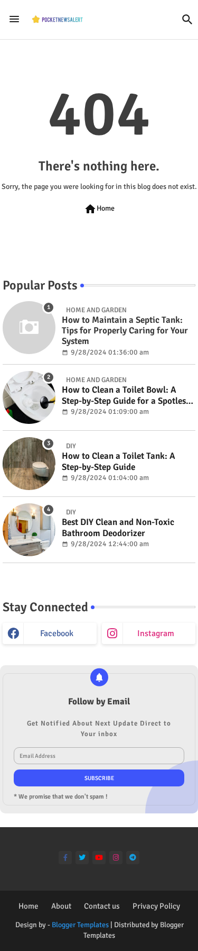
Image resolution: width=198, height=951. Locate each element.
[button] (187, 19)
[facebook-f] (65, 857)
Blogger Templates (80, 924)
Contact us (102, 906)
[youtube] (99, 857)
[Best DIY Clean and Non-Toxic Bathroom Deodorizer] (29, 529)
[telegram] (132, 857)
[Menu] (14, 19)
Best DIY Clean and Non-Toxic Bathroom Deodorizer (118, 527)
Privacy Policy (156, 906)
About (61, 906)
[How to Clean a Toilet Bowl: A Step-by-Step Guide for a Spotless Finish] (29, 397)
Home (99, 209)
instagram (155, 633)
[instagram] (115, 857)
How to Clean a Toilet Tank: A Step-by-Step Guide (118, 461)
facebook (56, 633)
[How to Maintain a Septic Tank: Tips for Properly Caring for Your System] (29, 327)
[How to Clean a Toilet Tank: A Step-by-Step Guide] (29, 463)
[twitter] (82, 857)
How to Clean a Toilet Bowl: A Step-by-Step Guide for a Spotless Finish (126, 395)
